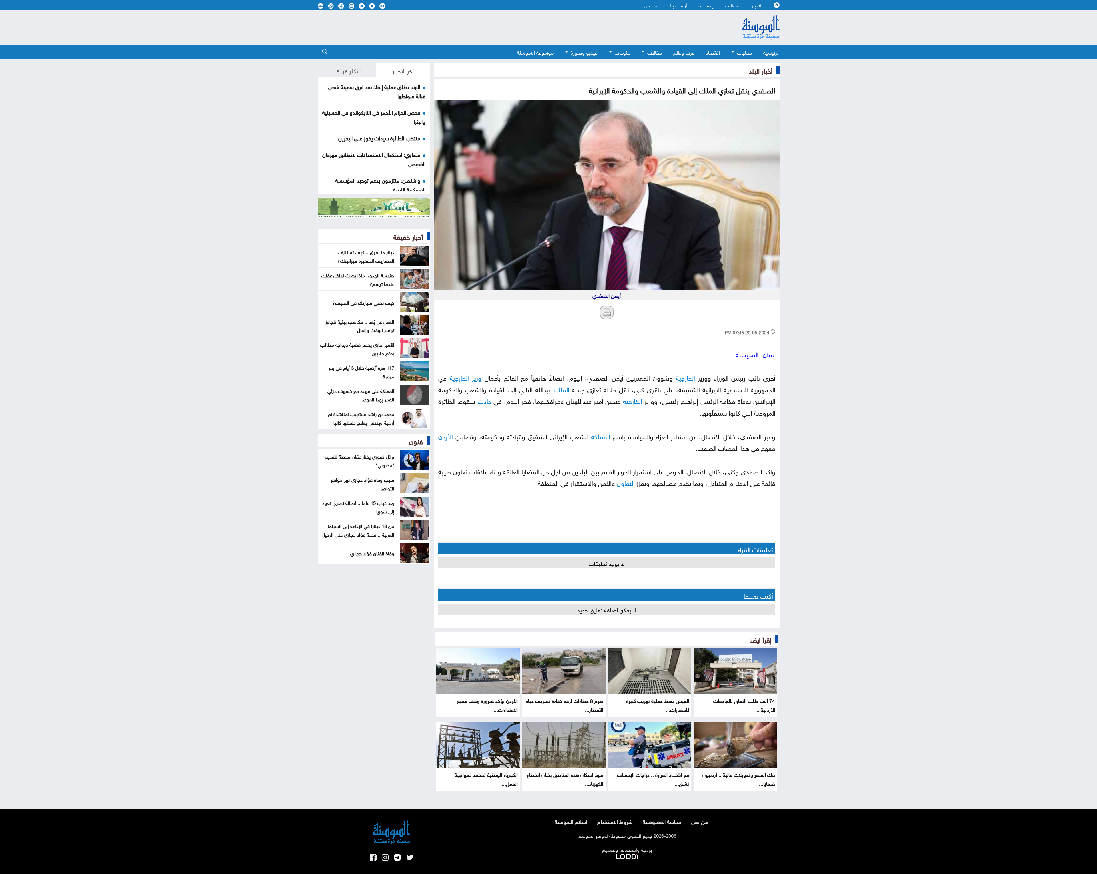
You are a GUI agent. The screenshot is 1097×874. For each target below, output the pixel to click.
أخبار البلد (760, 70)
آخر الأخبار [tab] (403, 70)
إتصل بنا (706, 5)
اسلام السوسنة (571, 821)
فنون (416, 441)
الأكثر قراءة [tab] (349, 70)
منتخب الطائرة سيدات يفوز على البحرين (379, 137)
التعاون (626, 482)
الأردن (445, 435)
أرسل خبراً (678, 5)
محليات (744, 51)
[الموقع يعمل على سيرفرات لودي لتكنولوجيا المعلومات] (627, 855)
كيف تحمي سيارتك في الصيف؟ (363, 302)
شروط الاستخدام (614, 821)
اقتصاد (713, 51)
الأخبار (757, 5)
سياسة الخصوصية (662, 821)
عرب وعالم (683, 51)
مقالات (654, 51)
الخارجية (685, 377)
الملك (561, 389)
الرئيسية (771, 51)
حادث (484, 400)
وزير (476, 377)
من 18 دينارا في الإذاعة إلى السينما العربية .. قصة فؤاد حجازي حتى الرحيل (358, 529)
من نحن (651, 5)
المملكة (600, 435)
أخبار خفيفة (408, 236)
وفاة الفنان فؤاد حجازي (372, 552)
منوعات (622, 51)
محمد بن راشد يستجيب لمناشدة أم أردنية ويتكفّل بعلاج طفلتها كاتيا (361, 417)
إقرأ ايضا (760, 639)
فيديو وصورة (584, 51)
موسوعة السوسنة (535, 51)
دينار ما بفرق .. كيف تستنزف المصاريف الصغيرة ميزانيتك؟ (365, 255)
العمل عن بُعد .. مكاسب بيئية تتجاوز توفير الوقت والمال (359, 325)
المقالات (732, 5)
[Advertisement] (502, 27)
